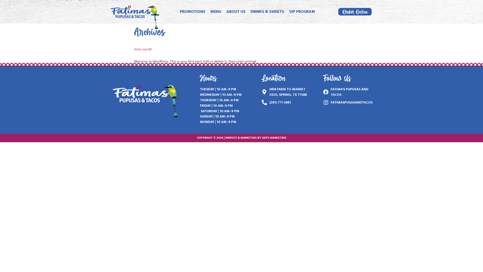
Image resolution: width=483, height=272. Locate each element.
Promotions (192, 11)
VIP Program (302, 11)
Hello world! (143, 49)
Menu (215, 11)
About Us (235, 11)
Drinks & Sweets (267, 11)
